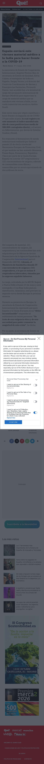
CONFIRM (13, 422)
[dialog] (22, 382)
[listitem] (22, 379)
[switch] (35, 385)
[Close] (39, 339)
